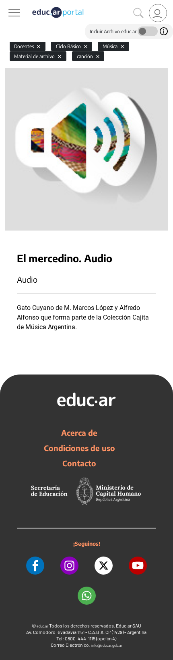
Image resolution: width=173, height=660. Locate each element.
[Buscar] (138, 13)
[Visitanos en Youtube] (138, 566)
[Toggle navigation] (7, 4)
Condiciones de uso (79, 448)
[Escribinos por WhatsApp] (87, 596)
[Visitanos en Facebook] (35, 566)
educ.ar (42, 626)
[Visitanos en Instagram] (69, 566)
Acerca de (79, 432)
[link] (158, 13)
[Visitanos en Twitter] (104, 566)
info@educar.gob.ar (106, 645)
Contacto (79, 463)
